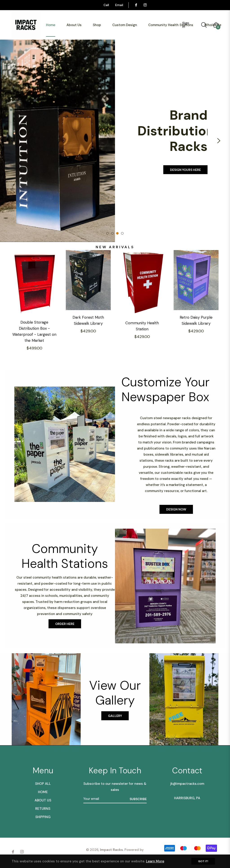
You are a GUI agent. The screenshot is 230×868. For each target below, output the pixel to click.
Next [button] (218, 140)
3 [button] (117, 233)
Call (106, 5)
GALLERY (115, 716)
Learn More (155, 861)
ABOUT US (43, 800)
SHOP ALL (43, 783)
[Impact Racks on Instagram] (145, 5)
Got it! (203, 861)
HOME (43, 792)
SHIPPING (43, 817)
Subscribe (138, 799)
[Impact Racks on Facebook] (136, 5)
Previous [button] (11, 140)
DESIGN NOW (176, 509)
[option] (115, 141)
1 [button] (107, 233)
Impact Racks (111, 850)
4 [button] (122, 233)
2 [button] (112, 233)
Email (119, 5)
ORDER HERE (64, 624)
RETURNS (42, 808)
